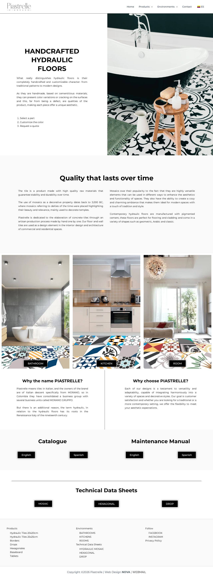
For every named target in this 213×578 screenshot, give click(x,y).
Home (130, 6)
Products (144, 6)
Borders (14, 540)
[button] (151, 6)
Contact (187, 6)
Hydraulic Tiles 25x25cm (24, 536)
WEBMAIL (139, 572)
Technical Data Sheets (89, 544)
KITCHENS (85, 536)
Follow (149, 528)
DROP (83, 556)
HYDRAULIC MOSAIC (91, 548)
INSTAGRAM (156, 536)
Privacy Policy (153, 540)
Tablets (14, 555)
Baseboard (16, 552)
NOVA (126, 572)
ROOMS (84, 540)
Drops (13, 544)
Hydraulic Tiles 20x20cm (24, 532)
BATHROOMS (87, 532)
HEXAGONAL (87, 552)
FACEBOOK (155, 532)
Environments (166, 6)
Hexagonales (17, 548)
